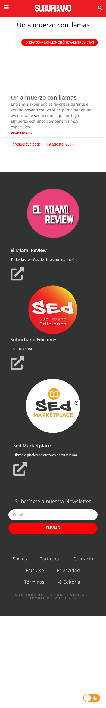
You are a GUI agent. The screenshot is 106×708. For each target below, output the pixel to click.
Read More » (21, 133)
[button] (100, 8)
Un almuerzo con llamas (43, 97)
